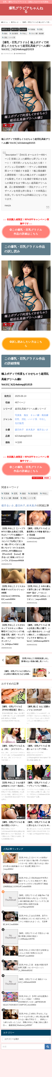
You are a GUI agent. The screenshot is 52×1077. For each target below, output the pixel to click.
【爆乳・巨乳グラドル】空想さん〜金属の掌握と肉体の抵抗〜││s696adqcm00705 (33, 936)
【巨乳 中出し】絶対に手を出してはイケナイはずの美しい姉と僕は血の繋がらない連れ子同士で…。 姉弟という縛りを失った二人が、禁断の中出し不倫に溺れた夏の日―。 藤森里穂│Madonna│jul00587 (26, 1019)
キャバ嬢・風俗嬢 (37, 33)
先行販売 (15, 33)
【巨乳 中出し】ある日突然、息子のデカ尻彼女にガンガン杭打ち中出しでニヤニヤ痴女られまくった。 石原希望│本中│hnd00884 (26, 920)
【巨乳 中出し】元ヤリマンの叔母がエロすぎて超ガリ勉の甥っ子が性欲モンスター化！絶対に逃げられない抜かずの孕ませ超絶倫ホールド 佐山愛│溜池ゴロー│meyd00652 (26, 863)
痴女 (5, 33)
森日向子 (15, 29)
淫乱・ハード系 (9, 37)
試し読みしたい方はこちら (27, 344)
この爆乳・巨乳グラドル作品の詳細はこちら (27, 231)
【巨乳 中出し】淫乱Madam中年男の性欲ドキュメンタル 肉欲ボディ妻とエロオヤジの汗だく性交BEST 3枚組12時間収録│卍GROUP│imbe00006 (25, 882)
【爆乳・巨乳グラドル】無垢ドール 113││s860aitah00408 (32, 980)
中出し (24, 33)
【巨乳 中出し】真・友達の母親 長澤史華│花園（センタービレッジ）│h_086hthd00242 (33, 967)
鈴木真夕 (23, 29)
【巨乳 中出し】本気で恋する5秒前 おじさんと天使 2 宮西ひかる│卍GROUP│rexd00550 (33, 953)
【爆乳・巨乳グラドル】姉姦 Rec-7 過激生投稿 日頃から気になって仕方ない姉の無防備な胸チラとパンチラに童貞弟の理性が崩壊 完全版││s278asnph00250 (33, 901)
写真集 (32, 29)
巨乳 (40, 29)
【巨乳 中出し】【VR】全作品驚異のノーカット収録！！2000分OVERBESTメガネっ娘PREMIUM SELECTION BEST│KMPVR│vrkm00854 (25, 1000)
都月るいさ (6, 29)
